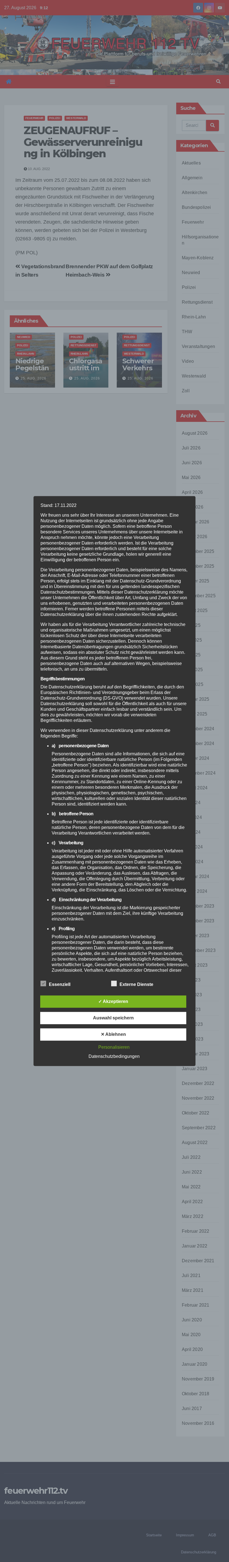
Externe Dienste (136, 984)
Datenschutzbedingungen (114, 1056)
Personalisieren (114, 1047)
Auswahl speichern (113, 1017)
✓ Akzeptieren (113, 1001)
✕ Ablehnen (113, 1034)
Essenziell (59, 984)
